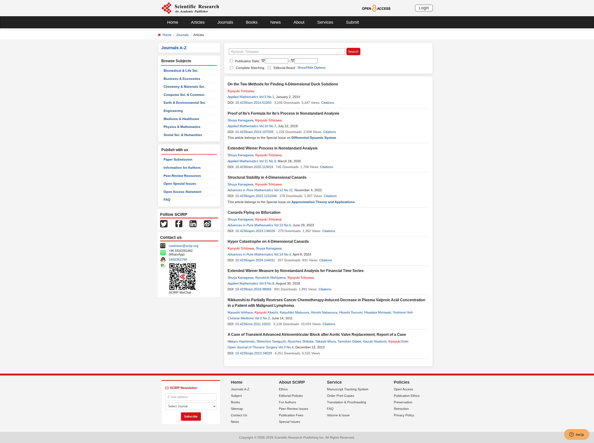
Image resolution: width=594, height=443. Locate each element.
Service (334, 382)
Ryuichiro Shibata (300, 341)
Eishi (398, 341)
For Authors (287, 402)
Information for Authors (182, 167)
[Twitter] (164, 223)
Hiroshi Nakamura (324, 312)
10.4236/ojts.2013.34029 (253, 353)
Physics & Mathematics (182, 127)
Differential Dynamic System (313, 137)
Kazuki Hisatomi (375, 341)
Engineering (173, 111)
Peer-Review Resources (182, 176)
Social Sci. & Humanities (183, 135)
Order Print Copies (340, 396)
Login (424, 8)
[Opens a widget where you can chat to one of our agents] (576, 435)
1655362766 (178, 259)
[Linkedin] (193, 223)
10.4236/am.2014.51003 (253, 102)
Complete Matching (250, 68)
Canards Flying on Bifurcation (254, 212)
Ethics (283, 389)
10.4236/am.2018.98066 (253, 289)
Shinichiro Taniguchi (271, 341)
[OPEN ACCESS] (376, 8)
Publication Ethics (407, 396)
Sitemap (237, 409)
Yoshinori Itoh (403, 312)
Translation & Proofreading (346, 402)
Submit (352, 22)
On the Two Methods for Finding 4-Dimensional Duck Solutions (283, 84)
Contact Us (239, 415)
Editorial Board (284, 68)
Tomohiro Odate (349, 341)
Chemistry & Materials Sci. (184, 86)
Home (172, 22)
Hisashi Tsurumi (350, 312)
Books (252, 22)
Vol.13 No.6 (282, 225)
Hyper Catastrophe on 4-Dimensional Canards (268, 241)
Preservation (403, 402)
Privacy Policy (404, 415)
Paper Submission (178, 159)
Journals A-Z (240, 389)
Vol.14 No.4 (282, 254)
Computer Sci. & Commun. (184, 95)
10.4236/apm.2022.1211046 (256, 196)
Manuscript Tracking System (347, 389)
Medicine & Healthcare (181, 119)
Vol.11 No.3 (267, 161)
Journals (225, 22)
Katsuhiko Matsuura (294, 312)
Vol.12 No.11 (283, 190)
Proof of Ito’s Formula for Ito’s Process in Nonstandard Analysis (283, 113)
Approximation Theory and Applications (323, 202)
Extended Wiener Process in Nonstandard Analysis (273, 148)
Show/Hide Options (311, 67)
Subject (236, 396)
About (299, 22)
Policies (402, 382)
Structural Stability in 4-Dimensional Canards (267, 177)
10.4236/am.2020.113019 (254, 167)
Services (325, 22)
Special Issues (289, 422)
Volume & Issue (338, 415)
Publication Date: (247, 61)
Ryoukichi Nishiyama (270, 277)
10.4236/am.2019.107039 (254, 132)
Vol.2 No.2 (262, 318)
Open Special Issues (180, 183)
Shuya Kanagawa (240, 120)
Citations (327, 102)
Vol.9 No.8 (266, 283)
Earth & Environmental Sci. (185, 102)
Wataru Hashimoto (241, 341)
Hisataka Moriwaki (377, 312)
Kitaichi (266, 312)
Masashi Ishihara (240, 312)
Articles (198, 22)
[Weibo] (207, 223)
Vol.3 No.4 (286, 347)
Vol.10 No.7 (267, 126)
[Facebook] (178, 223)
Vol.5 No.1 (266, 97)
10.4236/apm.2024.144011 (255, 260)
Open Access (403, 389)
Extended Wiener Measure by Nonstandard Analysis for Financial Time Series (296, 271)
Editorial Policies (291, 396)
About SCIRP (292, 382)
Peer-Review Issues (293, 409)
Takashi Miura (325, 341)
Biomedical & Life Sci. (181, 70)
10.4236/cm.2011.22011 (253, 324)
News (275, 22)
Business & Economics (182, 79)
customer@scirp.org (183, 246)
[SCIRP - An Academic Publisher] (190, 8)
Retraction (401, 409)
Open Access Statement (182, 192)
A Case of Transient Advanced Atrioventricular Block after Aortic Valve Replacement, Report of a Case (317, 334)
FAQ (167, 199)
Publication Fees (291, 415)
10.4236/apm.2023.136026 (255, 231)
